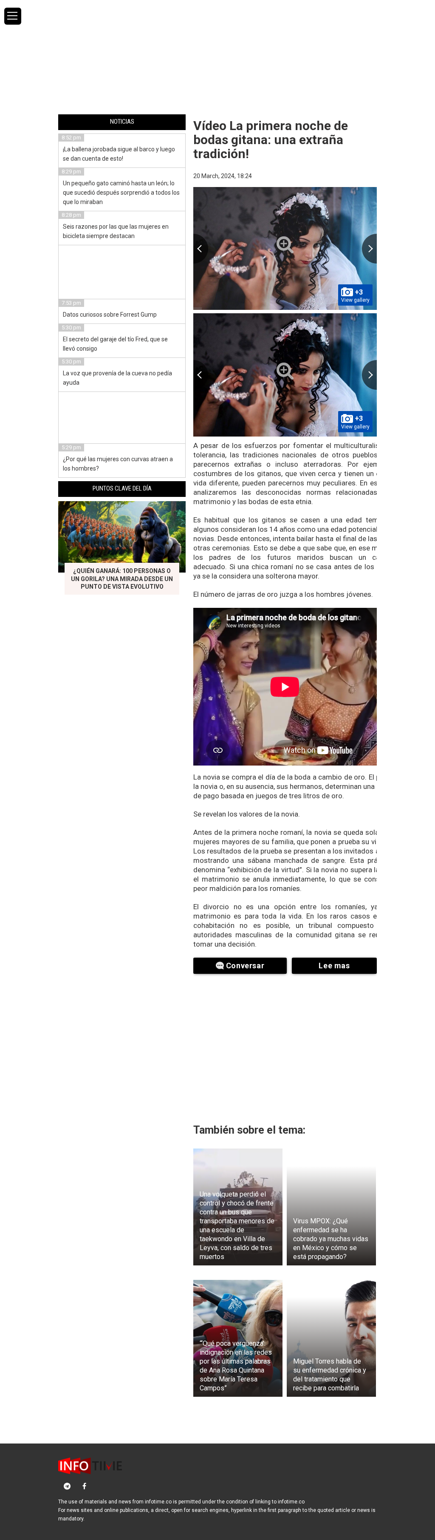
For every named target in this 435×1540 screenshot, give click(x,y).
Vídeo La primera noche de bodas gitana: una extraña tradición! (270, 139)
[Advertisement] (217, 56)
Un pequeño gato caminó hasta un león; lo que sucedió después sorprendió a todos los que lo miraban (121, 192)
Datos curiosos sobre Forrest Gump (110, 314)
